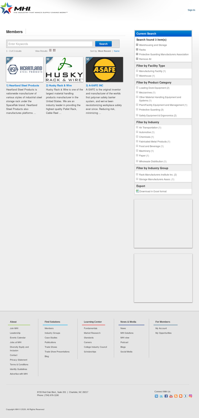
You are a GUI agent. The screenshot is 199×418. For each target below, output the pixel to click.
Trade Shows (51, 346)
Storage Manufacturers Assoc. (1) (156, 179)
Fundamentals (90, 328)
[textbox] (50, 44)
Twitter (161, 396)
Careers (88, 342)
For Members (162, 322)
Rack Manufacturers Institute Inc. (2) (158, 174)
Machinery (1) (146, 150)
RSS (175, 396)
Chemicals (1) (146, 136)
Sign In (191, 10)
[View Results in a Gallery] (54, 50)
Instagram (190, 396)
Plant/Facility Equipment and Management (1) (163, 104)
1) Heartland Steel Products (22, 85)
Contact (13, 355)
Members (49, 328)
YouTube (171, 396)
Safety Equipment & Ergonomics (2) (158, 115)
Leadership (15, 332)
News (123, 328)
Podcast (124, 342)
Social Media (126, 351)
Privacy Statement (18, 359)
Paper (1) (144, 155)
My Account (161, 328)
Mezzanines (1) (147, 92)
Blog (47, 356)
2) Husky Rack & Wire (59, 85)
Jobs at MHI (15, 342)
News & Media (128, 322)
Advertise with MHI (19, 373)
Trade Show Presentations (57, 351)
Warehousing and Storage (153, 45)
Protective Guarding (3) (151, 109)
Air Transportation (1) (150, 127)
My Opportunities (163, 332)
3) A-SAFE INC (94, 85)
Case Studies (51, 337)
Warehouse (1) (147, 75)
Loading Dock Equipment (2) (154, 87)
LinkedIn (156, 396)
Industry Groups (52, 332)
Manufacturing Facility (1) (152, 71)
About (13, 322)
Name (117, 51)
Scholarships (90, 351)
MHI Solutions (127, 332)
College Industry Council (95, 346)
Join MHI (14, 328)
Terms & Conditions (19, 364)
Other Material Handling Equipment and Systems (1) (160, 98)
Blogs (123, 346)
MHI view (124, 337)
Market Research (92, 332)
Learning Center (93, 322)
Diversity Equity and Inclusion (19, 348)
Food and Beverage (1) (151, 146)
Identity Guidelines (18, 369)
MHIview (185, 396)
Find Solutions (52, 322)
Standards (89, 337)
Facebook (166, 396)
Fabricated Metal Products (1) (154, 141)
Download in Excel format (153, 191)
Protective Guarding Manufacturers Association (164, 54)
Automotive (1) (146, 132)
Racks (142, 49)
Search (103, 44)
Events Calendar (18, 337)
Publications (50, 342)
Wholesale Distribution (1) (153, 161)
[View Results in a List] (50, 50)
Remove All (145, 59)
